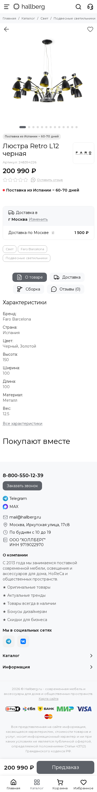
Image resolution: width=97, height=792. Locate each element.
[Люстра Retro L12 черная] (48, 72)
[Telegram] (9, 641)
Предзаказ (65, 767)
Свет (44, 18)
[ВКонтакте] (23, 641)
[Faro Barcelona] (83, 153)
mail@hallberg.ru (25, 517)
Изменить (38, 219)
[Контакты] (90, 7)
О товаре (34, 277)
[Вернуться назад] (6, 29)
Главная (9, 18)
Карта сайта (48, 699)
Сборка (33, 289)
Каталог (28, 18)
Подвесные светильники (74, 18)
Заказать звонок (22, 485)
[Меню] (6, 7)
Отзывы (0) (70, 289)
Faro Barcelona (32, 249)
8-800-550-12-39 (23, 476)
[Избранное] (90, 29)
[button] (22, 127)
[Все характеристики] (22, 424)
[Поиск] (78, 7)
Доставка (71, 277)
